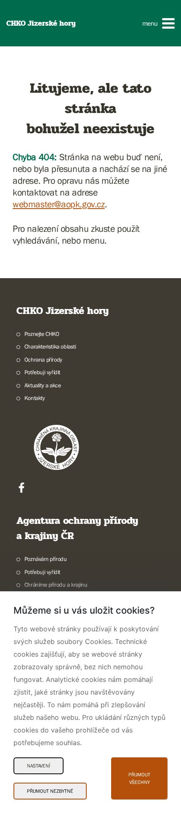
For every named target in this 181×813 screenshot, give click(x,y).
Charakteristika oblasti (50, 346)
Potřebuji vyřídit (42, 372)
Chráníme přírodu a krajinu (55, 584)
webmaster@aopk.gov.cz (59, 204)
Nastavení (38, 766)
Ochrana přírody (43, 359)
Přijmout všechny (139, 778)
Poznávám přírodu (45, 558)
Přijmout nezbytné (50, 791)
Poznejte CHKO (41, 333)
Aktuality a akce (42, 385)
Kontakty (34, 397)
